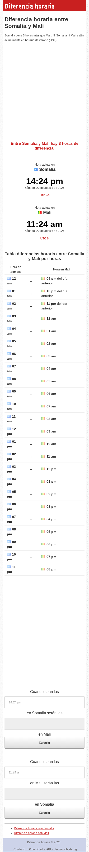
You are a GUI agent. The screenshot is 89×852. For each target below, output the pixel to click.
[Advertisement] (44, 89)
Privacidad (36, 849)
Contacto (19, 849)
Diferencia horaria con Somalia (34, 828)
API (48, 849)
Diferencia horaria (30, 6)
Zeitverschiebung (66, 849)
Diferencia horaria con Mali (31, 833)
